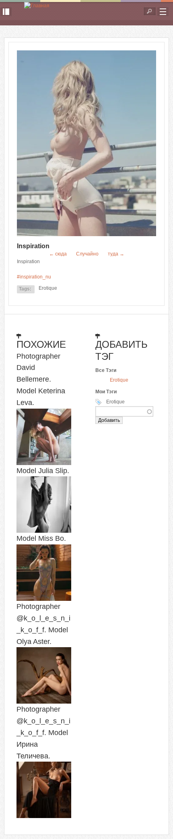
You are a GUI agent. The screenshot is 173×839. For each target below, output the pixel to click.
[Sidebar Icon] (6, 12)
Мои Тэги (106, 392)
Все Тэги (105, 370)
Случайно (87, 254)
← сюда (58, 254)
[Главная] (36, 6)
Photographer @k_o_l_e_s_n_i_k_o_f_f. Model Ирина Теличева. (43, 732)
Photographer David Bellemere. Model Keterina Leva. (40, 379)
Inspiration (33, 246)
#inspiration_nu (34, 277)
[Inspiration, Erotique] (86, 234)
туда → (116, 254)
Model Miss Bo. (41, 538)
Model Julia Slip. (42, 471)
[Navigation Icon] (163, 12)
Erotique (48, 288)
